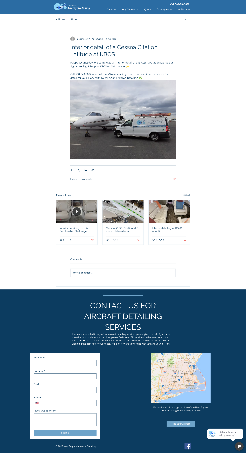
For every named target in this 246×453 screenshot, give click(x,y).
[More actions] (174, 38)
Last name (39, 371)
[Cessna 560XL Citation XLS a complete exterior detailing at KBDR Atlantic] (123, 211)
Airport (75, 19)
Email (37, 384)
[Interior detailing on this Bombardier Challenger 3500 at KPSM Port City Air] (76, 211)
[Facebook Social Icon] (187, 446)
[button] (186, 19)
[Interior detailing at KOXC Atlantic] (169, 211)
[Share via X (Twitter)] (78, 170)
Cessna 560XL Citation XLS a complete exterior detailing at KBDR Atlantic (122, 230)
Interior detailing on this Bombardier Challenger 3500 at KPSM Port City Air (75, 230)
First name (39, 357)
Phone (37, 397)
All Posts (60, 19)
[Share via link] (92, 170)
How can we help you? (45, 410)
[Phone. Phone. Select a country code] (38, 403)
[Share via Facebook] (71, 170)
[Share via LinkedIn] (85, 170)
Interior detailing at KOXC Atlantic (167, 230)
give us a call (150, 334)
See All (187, 195)
